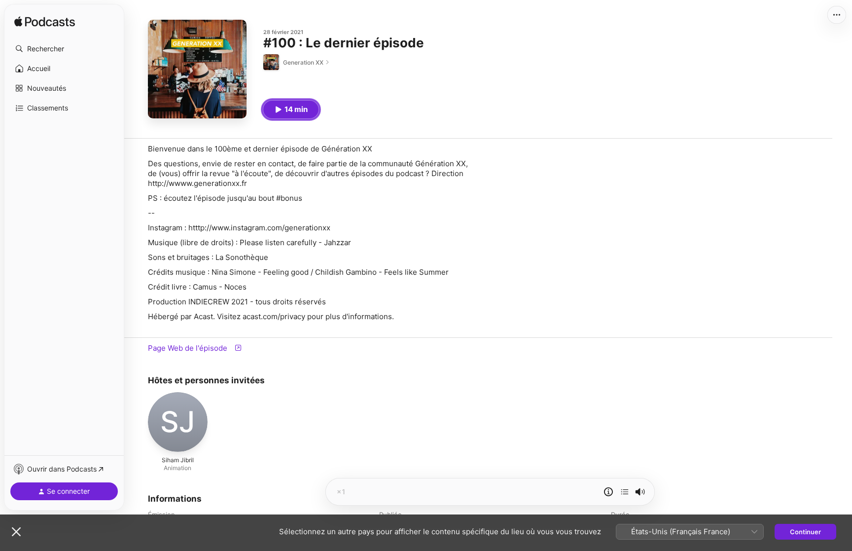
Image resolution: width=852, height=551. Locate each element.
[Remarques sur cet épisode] (608, 492)
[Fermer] (16, 531)
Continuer (805, 532)
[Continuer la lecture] (625, 492)
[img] (44, 22)
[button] (64, 48)
